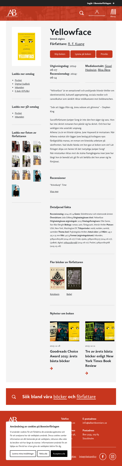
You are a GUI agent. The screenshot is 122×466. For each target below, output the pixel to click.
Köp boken (60, 54)
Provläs (104, 54)
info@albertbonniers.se (95, 422)
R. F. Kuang (76, 44)
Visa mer (54, 191)
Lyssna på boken (83, 54)
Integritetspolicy (87, 456)
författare (86, 396)
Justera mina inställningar (23, 453)
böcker (60, 396)
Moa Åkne (104, 70)
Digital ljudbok (22, 83)
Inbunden (19, 87)
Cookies (72, 456)
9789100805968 (70, 242)
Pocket (18, 80)
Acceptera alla (59, 453)
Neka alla (43, 453)
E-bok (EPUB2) (22, 91)
